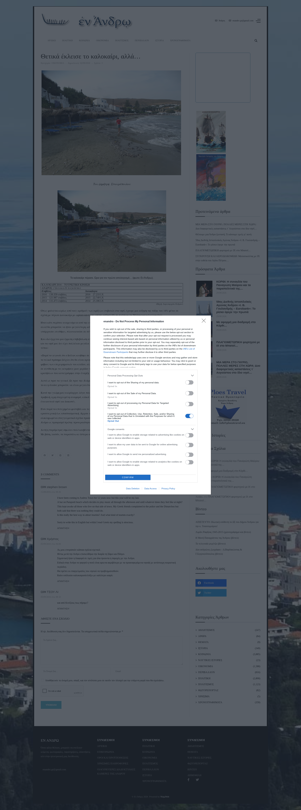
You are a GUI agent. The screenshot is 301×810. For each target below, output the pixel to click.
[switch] (189, 382)
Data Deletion (133, 488)
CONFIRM (128, 477)
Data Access (150, 488)
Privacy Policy (168, 488)
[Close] (205, 322)
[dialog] (150, 405)
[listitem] (150, 375)
